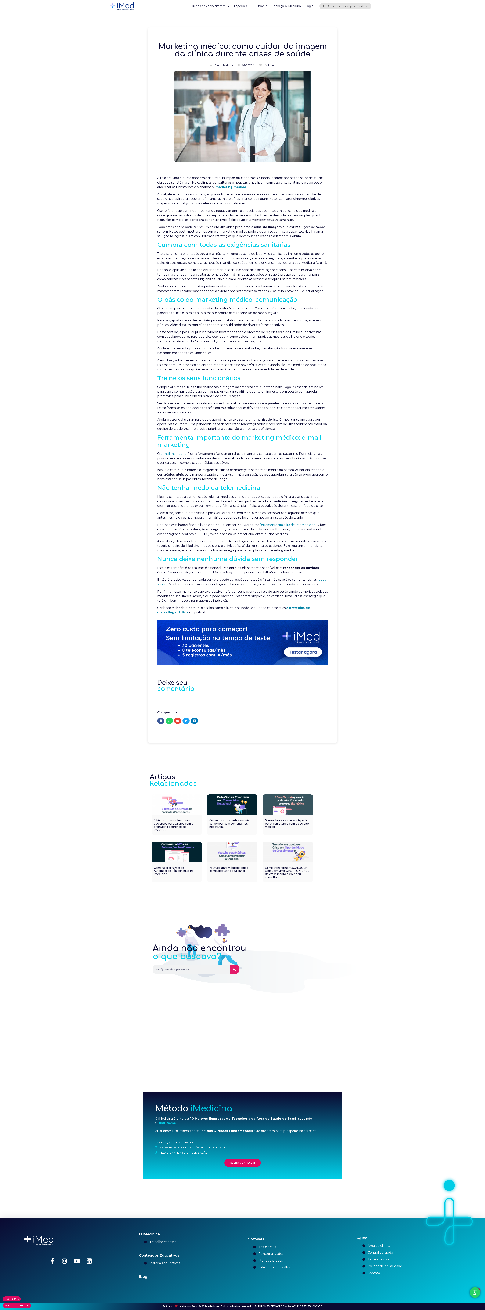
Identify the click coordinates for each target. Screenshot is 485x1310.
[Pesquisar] (234, 969)
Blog (143, 1277)
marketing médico (231, 187)
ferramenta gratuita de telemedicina (287, 525)
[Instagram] (64, 1261)
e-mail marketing (174, 453)
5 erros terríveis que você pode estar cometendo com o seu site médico (287, 823)
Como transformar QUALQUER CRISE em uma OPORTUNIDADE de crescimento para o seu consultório (287, 872)
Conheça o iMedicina (286, 6)
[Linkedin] (89, 1261)
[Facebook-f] (52, 1261)
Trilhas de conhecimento (209, 6)
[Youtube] (77, 1261)
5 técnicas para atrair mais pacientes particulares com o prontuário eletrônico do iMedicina (173, 825)
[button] (160, 721)
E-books (261, 6)
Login (309, 6)
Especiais (240, 6)
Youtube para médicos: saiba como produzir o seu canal (228, 869)
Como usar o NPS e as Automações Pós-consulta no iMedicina (174, 871)
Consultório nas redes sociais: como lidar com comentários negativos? (229, 823)
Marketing (269, 65)
